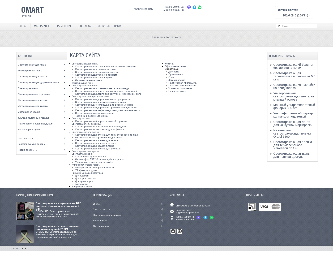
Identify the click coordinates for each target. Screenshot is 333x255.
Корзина (169, 63)
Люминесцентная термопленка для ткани (98, 137)
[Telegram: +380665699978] (194, 7)
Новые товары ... (27, 149)
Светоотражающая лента (85, 85)
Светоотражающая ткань (85, 63)
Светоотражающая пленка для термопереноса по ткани (107, 134)
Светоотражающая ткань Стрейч (93, 77)
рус (24, 15)
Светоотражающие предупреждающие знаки (100, 102)
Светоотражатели (81, 118)
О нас (171, 77)
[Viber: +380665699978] (189, 7)
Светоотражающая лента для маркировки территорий (106, 91)
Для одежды (82, 175)
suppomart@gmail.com (187, 212)
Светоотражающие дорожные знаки (90, 96)
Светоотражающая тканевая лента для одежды (102, 88)
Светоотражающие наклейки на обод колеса (294, 86)
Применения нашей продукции (87, 173)
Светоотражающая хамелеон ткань (95, 69)
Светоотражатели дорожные (86, 124)
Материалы (41, 26)
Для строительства (85, 178)
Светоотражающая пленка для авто (95, 143)
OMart (32, 9)
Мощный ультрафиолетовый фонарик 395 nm (294, 106)
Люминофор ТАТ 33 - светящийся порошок (100, 159)
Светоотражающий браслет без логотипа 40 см (293, 66)
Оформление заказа (175, 66)
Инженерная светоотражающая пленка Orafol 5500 (292, 133)
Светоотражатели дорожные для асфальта (99, 129)
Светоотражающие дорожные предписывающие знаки (106, 107)
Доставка (84, 26)
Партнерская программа (182, 82)
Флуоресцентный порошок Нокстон (95, 167)
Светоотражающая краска (85, 151)
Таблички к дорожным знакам (92, 115)
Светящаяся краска (82, 154)
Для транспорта (84, 181)
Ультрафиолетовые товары (86, 164)
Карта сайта (173, 37)
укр (29, 15)
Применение (64, 26)
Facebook (173, 231)
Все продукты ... (27, 138)
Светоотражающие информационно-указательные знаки (107, 110)
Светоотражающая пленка (85, 132)
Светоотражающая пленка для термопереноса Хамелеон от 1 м (292, 145)
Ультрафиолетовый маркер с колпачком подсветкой (294, 115)
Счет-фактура (101, 226)
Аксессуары (81, 184)
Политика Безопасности (182, 85)
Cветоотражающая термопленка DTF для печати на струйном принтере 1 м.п (58, 206)
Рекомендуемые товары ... (33, 143)
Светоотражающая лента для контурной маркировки (292, 123)
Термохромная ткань (82, 83)
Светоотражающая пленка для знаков (96, 140)
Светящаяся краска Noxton (90, 156)
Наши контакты (177, 91)
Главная (22, 26)
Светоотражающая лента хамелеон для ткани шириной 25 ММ (57, 228)
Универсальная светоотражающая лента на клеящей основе (293, 96)
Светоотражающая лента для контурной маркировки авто (108, 93)
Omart (16, 248)
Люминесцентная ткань (88, 80)
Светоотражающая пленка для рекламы (98, 148)
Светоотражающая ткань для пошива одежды (291, 155)
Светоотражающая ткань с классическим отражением (105, 66)
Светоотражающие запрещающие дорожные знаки (104, 104)
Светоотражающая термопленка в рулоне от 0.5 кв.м (294, 76)
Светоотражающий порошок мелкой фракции (101, 121)
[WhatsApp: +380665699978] (199, 7)
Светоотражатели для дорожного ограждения (101, 126)
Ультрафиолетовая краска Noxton (94, 162)
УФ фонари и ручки (86, 170)
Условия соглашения (180, 88)
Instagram (179, 231)
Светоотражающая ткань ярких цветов (97, 72)
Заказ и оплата (176, 80)
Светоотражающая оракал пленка (94, 145)
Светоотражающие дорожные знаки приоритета (102, 99)
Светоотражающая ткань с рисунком (96, 74)
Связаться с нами (109, 26)
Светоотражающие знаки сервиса (94, 113)
